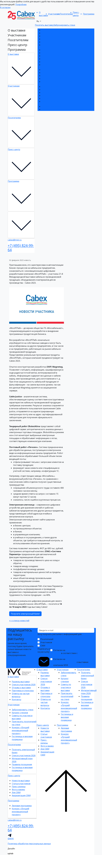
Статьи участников (51, 89)
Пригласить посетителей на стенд (58, 58)
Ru (38, 21)
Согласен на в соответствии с (72, 653)
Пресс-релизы (48, 92)
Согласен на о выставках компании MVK (72, 662)
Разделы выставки (50, 30)
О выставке (13, 54)
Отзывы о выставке (51, 36)
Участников (46, 642)
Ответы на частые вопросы (55, 42)
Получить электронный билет (56, 69)
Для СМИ (46, 98)
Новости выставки (50, 86)
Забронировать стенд (52, 49)
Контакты (46, 45)
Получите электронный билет (25, 613)
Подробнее (20, 4)
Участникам (14, 86)
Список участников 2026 (53, 33)
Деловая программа (51, 106)
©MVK (11, 838)
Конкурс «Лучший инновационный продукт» (63, 61)
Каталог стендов (50, 52)
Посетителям (14, 117)
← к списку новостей (19, 620)
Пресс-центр (14, 149)
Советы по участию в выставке (57, 55)
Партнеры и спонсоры (52, 39)
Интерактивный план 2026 (54, 75)
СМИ (43, 645)
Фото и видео (48, 95)
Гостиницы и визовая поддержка (58, 64)
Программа (13, 181)
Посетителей (47, 639)
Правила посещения (52, 78)
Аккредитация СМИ (51, 101)
